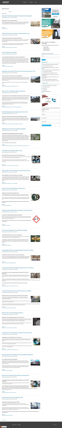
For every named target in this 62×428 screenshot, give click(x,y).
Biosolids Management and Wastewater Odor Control (15, 112)
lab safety (11, 66)
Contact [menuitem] (19, 424)
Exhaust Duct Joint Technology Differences (12, 312)
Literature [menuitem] (31, 2)
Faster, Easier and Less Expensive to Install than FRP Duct (16, 170)
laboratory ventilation (15, 165)
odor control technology (19, 145)
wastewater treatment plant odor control (12, 86)
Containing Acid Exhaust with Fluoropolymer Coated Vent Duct (17, 210)
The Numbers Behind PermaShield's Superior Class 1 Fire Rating (17, 267)
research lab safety (10, 370)
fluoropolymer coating (7, 392)
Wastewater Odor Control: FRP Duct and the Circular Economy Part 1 (19, 71)
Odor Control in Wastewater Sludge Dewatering (13, 91)
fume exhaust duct (7, 47)
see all (42, 92)
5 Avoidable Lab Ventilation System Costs (12, 150)
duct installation (15, 183)
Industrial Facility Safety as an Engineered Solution (50, 64)
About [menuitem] (16, 424)
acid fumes (11, 47)
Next (5, 420)
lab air (12, 415)
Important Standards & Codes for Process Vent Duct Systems (17, 16)
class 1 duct (5, 28)
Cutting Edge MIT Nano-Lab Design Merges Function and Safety (17, 250)
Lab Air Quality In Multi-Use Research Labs (12, 397)
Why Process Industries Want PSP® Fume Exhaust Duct (15, 375)
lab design (5, 245)
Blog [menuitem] (36, 2)
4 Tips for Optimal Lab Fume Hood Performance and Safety (16, 291)
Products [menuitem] (25, 2)
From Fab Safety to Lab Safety (9, 52)
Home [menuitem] (13, 424)
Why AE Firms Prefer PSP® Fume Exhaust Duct (13, 188)
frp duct (5, 86)
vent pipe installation (7, 183)
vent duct (5, 205)
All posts (3, 420)
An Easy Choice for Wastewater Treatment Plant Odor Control (17, 332)
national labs (9, 245)
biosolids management (47, 91)
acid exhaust (15, 47)
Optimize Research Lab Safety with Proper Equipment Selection (17, 354)
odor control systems (26, 145)
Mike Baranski (7, 17)
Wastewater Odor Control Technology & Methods (14, 128)
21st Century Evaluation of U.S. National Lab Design (14, 230)
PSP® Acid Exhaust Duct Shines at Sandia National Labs (15, 33)
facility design (9, 205)
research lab (9, 415)
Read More (3, 27)
